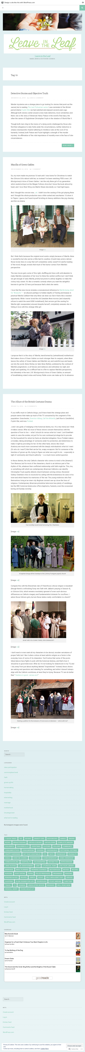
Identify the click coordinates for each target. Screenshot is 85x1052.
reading (68, 873)
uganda (22, 885)
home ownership (66, 858)
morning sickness (39, 869)
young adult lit (27, 889)
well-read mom (63, 885)
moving (75, 869)
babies (63, 838)
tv (15, 885)
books (7, 842)
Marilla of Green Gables (22, 164)
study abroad (55, 881)
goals (7, 858)
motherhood (8, 808)
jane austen (10, 866)
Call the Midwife (49, 418)
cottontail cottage (68, 850)
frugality (72, 854)
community (67, 846)
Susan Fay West (10, 944)
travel (8, 885)
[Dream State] (78, 963)
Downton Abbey (36, 418)
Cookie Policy (45, 1048)
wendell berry (11, 889)
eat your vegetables (32, 854)
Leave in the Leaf (42, 56)
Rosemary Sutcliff (10, 969)
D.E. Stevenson (10, 936)
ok (36, 193)
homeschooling (11, 862)
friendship (61, 854)
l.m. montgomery (26, 866)
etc (45, 854)
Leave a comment (36, 98)
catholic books (35, 842)
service (69, 877)
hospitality (7, 792)
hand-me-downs (20, 858)
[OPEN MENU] (3, 7)
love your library (66, 866)
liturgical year (49, 866)
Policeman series (41, 107)
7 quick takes (10, 838)
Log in (6, 907)
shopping (9, 881)
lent (38, 866)
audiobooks (52, 838)
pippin (30, 873)
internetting (8, 797)
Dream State (9, 958)
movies (66, 869)
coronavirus (52, 850)
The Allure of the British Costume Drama (31, 401)
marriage (7, 802)
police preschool (43, 873)
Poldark (30, 421)
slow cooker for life (25, 881)
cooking (40, 850)
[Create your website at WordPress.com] (42, 2)
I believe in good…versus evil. (26, 675)
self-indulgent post (54, 877)
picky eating (20, 873)
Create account (9, 902)
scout (40, 877)
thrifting (68, 881)
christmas (36, 846)
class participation (10, 767)
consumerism (28, 850)
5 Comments (32, 406)
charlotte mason (65, 842)
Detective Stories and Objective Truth (29, 93)
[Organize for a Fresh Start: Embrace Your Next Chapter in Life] (78, 946)
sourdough (41, 881)
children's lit (23, 846)
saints (32, 877)
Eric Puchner (9, 960)
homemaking (8, 787)
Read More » (68, 145)
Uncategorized (9, 813)
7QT (20, 838)
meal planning (22, 869)
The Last (31, 107)
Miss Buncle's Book (11, 934)
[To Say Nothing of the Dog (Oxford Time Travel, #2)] (78, 955)
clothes (46, 846)
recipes (24, 877)
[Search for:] (14, 754)
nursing (8, 873)
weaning (50, 885)
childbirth (9, 846)
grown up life (8, 782)
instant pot (53, 862)
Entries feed (8, 912)
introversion (66, 862)
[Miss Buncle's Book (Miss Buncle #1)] (78, 939)
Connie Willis (9, 952)
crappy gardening (12, 854)
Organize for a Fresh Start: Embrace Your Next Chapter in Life (26, 942)
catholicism (50, 842)
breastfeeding (19, 842)
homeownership (50, 858)
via (45, 249)
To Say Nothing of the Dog (14, 950)
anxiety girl (39, 838)
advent (28, 838)
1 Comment (36, 169)
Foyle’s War (25, 110)
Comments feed (10, 917)
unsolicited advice (36, 885)
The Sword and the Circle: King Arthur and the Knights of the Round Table (30, 967)
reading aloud (11, 877)
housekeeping (39, 862)
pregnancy (57, 873)
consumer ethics (12, 850)
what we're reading (10, 818)
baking (72, 838)
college (56, 846)
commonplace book (11, 772)
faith (5, 777)
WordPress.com (9, 922)
